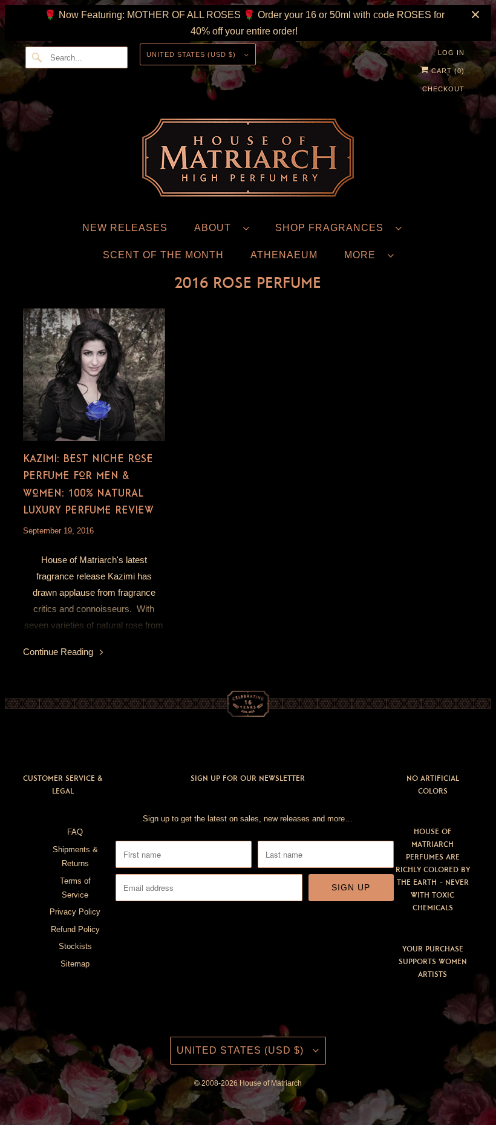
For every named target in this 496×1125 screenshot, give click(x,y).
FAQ (75, 831)
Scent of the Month (163, 255)
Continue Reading (59, 652)
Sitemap (75, 963)
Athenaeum (284, 255)
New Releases (125, 228)
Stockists (75, 946)
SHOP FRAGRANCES (332, 228)
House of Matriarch (271, 1083)
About (215, 228)
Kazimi (121, 576)
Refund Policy (75, 929)
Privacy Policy (75, 911)
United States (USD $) (192, 54)
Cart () (447, 70)
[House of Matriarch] (248, 160)
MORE (363, 255)
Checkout (443, 89)
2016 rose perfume (247, 282)
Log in (451, 52)
